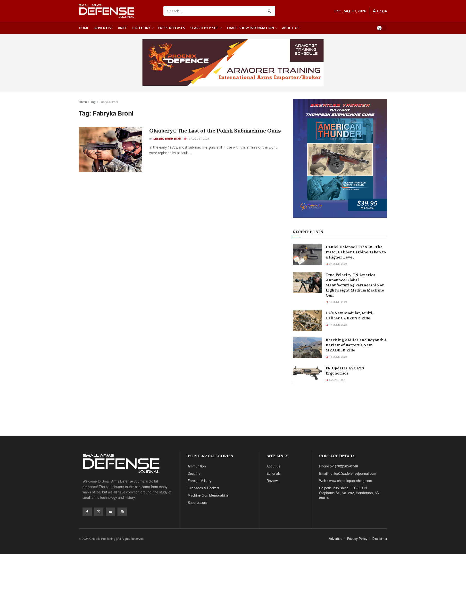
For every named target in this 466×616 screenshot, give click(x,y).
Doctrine (194, 473)
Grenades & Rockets (203, 487)
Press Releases (171, 27)
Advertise (103, 27)
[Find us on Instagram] (122, 512)
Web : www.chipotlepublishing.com (345, 480)
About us (290, 27)
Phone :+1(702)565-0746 (338, 466)
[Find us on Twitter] (98, 512)
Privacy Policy (357, 538)
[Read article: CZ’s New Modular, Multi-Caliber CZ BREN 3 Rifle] (307, 320)
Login (381, 11)
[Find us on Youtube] (110, 512)
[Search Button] (270, 11)
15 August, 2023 (197, 138)
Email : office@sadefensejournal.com (347, 473)
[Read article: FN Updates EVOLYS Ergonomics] (307, 376)
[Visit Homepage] (118, 11)
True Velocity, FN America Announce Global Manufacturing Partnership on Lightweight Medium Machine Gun (355, 285)
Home (84, 27)
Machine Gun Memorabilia (208, 495)
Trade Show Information (250, 27)
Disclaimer (379, 538)
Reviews (272, 480)
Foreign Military (199, 480)
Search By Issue (204, 27)
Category (141, 27)
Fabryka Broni (109, 102)
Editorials (273, 473)
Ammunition (197, 466)
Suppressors (197, 502)
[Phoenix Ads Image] (233, 61)
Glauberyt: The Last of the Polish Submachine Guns (215, 130)
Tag (93, 102)
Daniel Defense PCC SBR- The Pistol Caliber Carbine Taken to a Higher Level (356, 252)
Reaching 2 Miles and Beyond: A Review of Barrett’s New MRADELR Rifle (356, 345)
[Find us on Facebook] (87, 512)
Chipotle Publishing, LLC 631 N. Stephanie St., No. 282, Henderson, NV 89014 (349, 492)
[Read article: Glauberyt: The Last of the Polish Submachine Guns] (110, 149)
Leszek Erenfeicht (167, 138)
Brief (122, 27)
